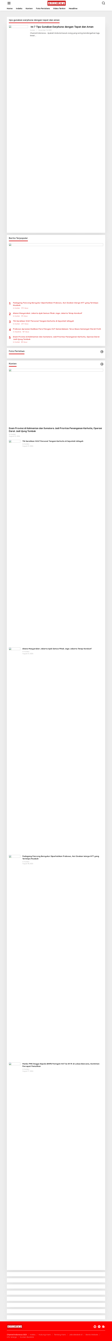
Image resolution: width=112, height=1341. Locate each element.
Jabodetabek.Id (75, 1334)
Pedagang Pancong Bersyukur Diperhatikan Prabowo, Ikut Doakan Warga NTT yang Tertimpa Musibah (55, 304)
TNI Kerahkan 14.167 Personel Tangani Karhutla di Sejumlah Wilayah (43, 321)
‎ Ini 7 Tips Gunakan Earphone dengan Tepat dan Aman (61, 26)
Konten (32, 30)
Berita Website (92, 1334)
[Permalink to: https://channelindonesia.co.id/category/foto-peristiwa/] (102, 351)
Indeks (32, 1334)
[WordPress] (95, 1326)
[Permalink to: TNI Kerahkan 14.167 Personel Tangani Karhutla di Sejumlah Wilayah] (14, 542)
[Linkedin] (99, 1326)
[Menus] (9, 3)
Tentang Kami (60, 1334)
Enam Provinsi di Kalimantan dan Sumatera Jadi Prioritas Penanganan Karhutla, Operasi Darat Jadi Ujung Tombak (56, 338)
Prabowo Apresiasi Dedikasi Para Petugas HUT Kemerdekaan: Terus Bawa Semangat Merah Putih (57, 329)
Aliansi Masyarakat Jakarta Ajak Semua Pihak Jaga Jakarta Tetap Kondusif (47, 313)
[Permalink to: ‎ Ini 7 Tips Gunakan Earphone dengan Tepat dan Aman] (18, 127)
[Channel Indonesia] (56, 3)
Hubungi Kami (45, 1334)
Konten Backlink (27, 1337)
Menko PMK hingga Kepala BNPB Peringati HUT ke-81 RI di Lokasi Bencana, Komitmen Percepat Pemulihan (60, 1065)
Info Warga (12, 1337)
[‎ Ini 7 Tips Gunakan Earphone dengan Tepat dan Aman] (35, 35)
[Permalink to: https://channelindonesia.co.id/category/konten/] (102, 364)
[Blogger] (103, 1326)
